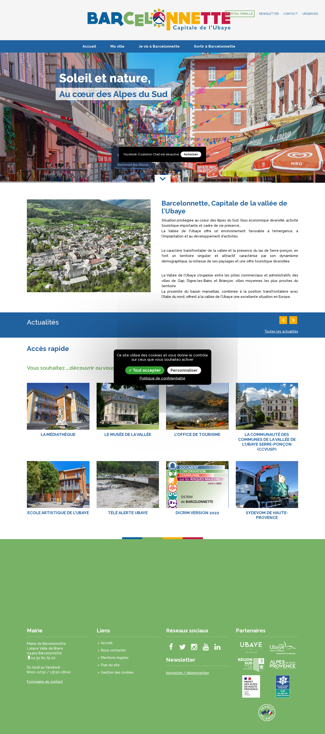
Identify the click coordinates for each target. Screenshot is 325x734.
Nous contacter (113, 650)
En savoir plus (58, 399)
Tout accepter (146, 370)
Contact (290, 13)
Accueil (89, 46)
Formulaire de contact (45, 682)
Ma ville (117, 46)
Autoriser (191, 154)
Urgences (310, 13)
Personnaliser (184, 370)
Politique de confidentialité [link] (162, 378)
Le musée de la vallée (127, 434)
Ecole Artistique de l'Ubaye (58, 512)
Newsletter (269, 13)
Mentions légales (114, 658)
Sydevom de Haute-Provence (267, 515)
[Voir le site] (251, 647)
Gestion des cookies (117, 672)
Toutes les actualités (281, 331)
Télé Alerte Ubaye (128, 512)
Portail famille (240, 13)
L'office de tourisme (197, 434)
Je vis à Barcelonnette (159, 46)
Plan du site (110, 665)
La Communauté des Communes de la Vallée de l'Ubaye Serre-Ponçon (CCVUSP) (267, 441)
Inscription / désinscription (187, 673)
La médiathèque (58, 434)
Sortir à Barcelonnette (214, 46)
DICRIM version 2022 (197, 512)
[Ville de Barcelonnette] (159, 19)
